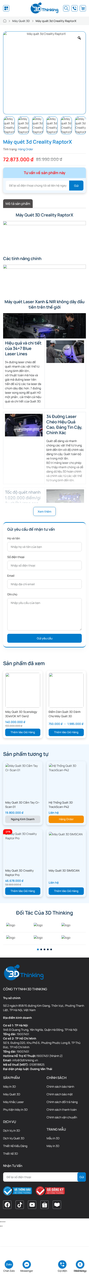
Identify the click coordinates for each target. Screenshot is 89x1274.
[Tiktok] (20, 1205)
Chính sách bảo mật (60, 1094)
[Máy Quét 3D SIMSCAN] (66, 834)
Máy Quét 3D (21, 21)
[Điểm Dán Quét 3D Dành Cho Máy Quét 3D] (66, 690)
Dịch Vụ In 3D (11, 1130)
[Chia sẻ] (1, 1221)
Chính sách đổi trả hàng (62, 1102)
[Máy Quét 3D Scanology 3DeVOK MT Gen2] (22, 690)
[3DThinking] (44, 8)
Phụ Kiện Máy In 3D (15, 1110)
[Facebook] (7, 1205)
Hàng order (66, 819)
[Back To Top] (80, 1264)
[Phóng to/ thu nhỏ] (4, 1221)
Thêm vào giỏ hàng (23, 732)
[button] (38, 949)
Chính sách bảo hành (60, 1086)
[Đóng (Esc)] (0, 1221)
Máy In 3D (9, 1086)
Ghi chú (12, 594)
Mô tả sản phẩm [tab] (18, 203)
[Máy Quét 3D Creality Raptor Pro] (22, 836)
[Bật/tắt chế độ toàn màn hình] (3, 1221)
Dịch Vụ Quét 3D (13, 1138)
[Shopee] (44, 1205)
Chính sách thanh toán (62, 1110)
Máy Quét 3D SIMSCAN (64, 870)
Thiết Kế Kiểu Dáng (15, 1146)
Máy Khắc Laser (13, 1102)
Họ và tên (13, 538)
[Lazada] (57, 1205)
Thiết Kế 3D (10, 1154)
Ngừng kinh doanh (23, 819)
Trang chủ (4, 21)
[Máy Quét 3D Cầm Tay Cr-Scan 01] (22, 768)
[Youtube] (32, 1205)
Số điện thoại (15, 557)
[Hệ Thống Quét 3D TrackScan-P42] (66, 768)
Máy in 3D (53, 1146)
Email (10, 576)
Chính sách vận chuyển (62, 1117)
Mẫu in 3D (53, 1138)
